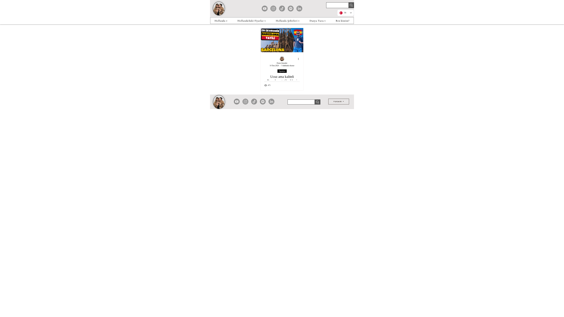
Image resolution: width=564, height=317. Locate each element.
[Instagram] (273, 8)
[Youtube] (265, 8)
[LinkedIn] (299, 8)
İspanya (282, 71)
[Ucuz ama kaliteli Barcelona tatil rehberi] (282, 40)
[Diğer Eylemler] (299, 59)
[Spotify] (291, 8)
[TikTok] (282, 8)
